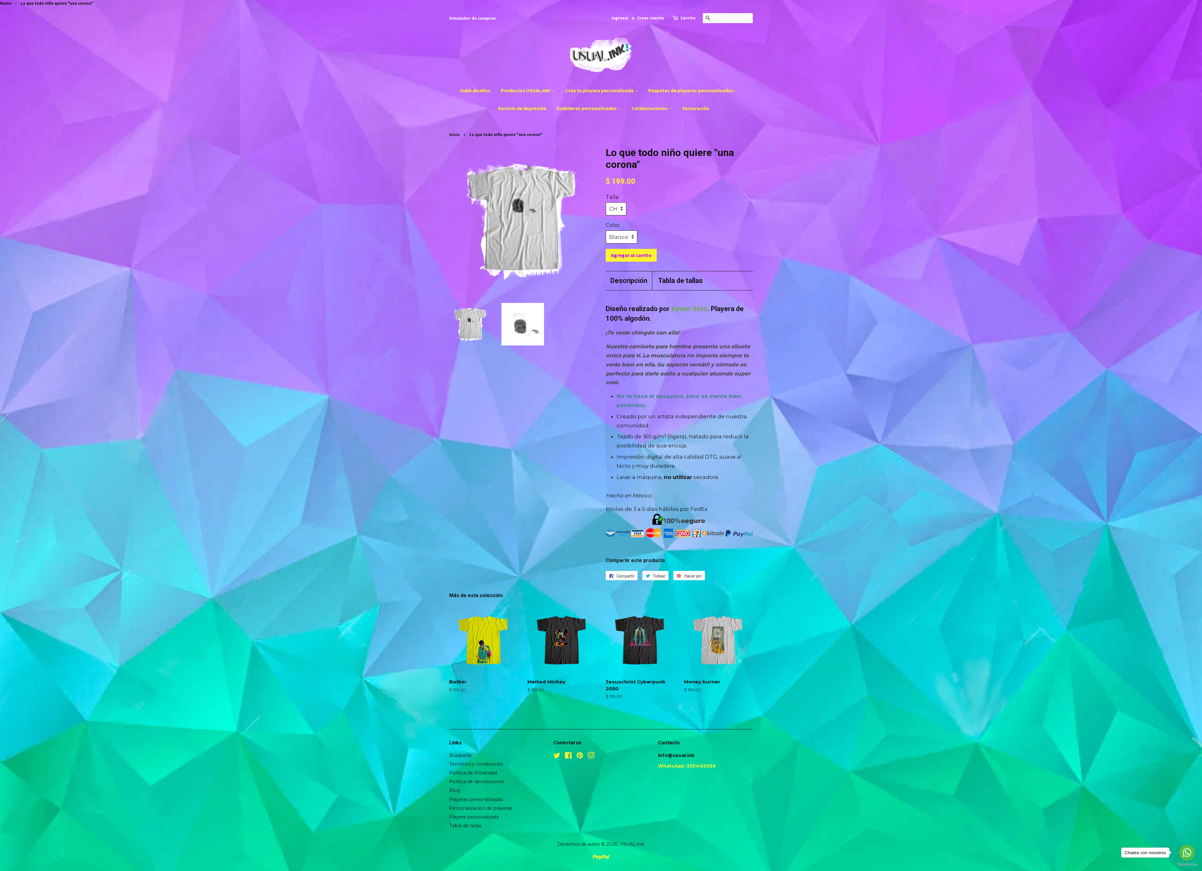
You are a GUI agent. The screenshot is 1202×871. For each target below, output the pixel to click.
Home (5, 3)
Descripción (628, 280)
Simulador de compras (472, 18)
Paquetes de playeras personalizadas (691, 90)
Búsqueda (460, 755)
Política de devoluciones (476, 781)
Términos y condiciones (476, 764)
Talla (612, 197)
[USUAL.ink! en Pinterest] (579, 756)
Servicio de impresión (522, 108)
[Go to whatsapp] (1187, 852)
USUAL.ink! (632, 844)
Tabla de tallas (680, 280)
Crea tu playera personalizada (599, 90)
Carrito (688, 18)
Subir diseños (475, 90)
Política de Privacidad (473, 773)
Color (613, 225)
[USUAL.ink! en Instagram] (591, 756)
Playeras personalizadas (476, 799)
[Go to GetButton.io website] (1187, 865)
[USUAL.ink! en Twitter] (556, 756)
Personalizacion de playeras (480, 808)
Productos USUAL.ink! (526, 90)
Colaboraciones (650, 108)
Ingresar (620, 18)
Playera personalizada (474, 817)
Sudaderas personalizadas (587, 108)
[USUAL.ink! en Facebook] (568, 756)
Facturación (695, 108)
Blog (454, 790)
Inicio (454, 134)
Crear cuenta (650, 18)
